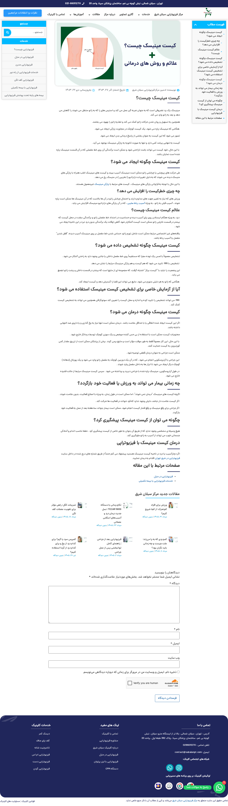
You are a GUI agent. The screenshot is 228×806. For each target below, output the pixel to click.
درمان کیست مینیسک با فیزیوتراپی (210, 111)
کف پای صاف (43, 741)
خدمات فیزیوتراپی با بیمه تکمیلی (156, 481)
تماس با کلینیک (56, 15)
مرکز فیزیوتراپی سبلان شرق (168, 15)
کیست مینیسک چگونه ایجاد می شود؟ (210, 34)
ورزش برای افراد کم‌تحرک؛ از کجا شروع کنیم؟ (156, 509)
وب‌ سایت (174, 658)
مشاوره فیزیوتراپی (108, 741)
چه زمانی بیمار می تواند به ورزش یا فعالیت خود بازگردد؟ (209, 92)
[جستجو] (7, 32)
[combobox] (27, 32)
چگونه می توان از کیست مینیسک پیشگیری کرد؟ (210, 102)
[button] (195, 24)
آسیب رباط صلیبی (136, 203)
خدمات (146, 15)
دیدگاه (175, 583)
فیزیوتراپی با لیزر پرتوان (106, 762)
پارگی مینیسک (101, 184)
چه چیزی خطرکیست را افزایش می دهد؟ (209, 43)
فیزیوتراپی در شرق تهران (167, 458)
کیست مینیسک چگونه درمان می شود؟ (210, 81)
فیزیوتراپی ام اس (41, 755)
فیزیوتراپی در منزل (163, 477)
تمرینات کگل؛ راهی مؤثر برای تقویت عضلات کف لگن (63, 509)
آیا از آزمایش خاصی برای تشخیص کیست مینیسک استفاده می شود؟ (209, 71)
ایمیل (175, 643)
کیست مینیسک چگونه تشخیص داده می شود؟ (210, 60)
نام (177, 629)
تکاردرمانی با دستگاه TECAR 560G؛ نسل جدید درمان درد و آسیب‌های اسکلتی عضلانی (111, 513)
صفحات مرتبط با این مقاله (209, 118)
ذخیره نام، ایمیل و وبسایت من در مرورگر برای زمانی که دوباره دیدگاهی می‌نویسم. (130, 672)
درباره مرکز (109, 15)
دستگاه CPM (112, 769)
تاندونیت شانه (42, 748)
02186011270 (189, 745)
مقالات (96, 15)
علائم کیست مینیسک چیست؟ (209, 51)
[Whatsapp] (169, 768)
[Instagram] (179, 768)
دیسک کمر (44, 734)
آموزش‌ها (79, 15)
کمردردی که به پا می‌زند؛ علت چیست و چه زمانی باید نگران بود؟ (155, 544)
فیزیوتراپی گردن (41, 769)
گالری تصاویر (126, 15)
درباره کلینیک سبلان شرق (105, 748)
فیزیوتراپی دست (41, 762)
